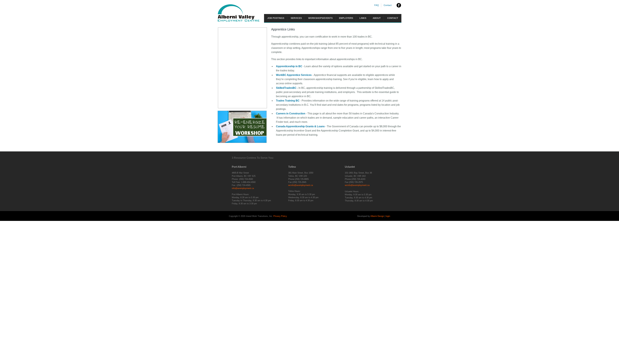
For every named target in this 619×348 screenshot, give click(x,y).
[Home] (239, 20)
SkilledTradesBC (286, 88)
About (377, 18)
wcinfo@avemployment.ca (300, 185)
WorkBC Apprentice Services (294, 75)
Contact (388, 5)
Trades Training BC (288, 100)
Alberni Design (377, 216)
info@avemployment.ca (243, 188)
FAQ (376, 5)
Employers (346, 18)
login (388, 216)
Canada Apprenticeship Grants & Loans (300, 126)
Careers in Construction (290, 113)
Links (362, 18)
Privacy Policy (280, 216)
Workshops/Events (320, 18)
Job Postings (275, 18)
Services (296, 18)
